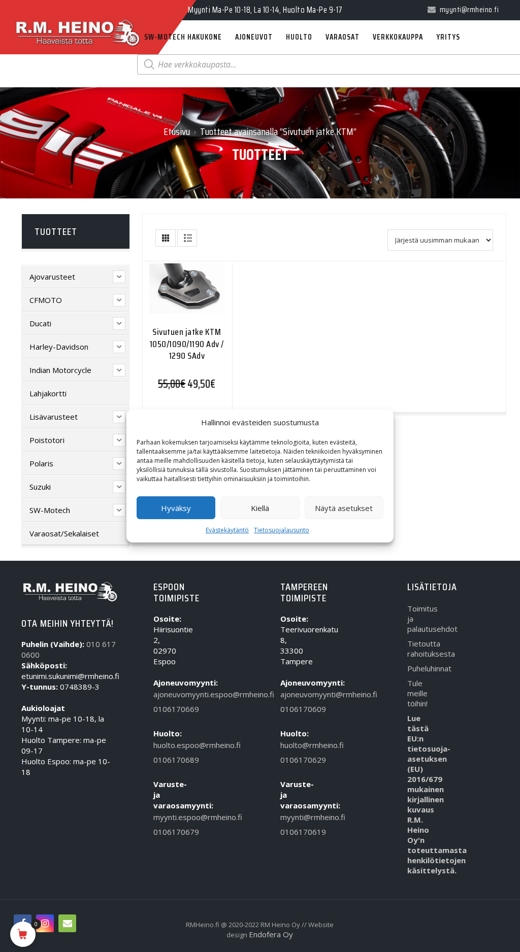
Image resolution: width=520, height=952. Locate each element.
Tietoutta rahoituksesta (422, 648)
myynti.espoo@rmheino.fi (168, 817)
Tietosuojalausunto (281, 530)
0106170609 (295, 709)
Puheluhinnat (422, 668)
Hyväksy (176, 508)
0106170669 (168, 709)
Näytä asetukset (344, 508)
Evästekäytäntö (227, 530)
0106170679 (168, 832)
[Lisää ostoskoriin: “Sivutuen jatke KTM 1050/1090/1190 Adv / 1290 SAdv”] (167, 298)
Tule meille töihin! (417, 693)
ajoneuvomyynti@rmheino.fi (295, 694)
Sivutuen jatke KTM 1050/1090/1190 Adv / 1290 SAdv (187, 344)
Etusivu (177, 131)
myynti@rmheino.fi (295, 817)
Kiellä (260, 508)
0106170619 (295, 832)
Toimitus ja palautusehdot (422, 618)
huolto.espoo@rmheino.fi (168, 745)
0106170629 (295, 760)
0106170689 (168, 760)
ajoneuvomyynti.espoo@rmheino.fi (168, 694)
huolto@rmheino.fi (295, 745)
